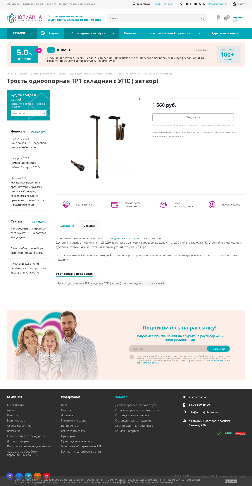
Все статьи (39, 222)
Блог (64, 405)
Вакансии (13, 431)
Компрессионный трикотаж (134, 425)
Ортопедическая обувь (76, 441)
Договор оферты (18, 441)
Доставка (67, 415)
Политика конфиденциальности (29, 446)
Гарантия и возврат (74, 420)
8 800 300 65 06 (199, 404)
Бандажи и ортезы (127, 431)
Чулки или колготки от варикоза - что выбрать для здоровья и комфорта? (28, 268)
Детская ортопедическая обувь (136, 405)
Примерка (68, 436)
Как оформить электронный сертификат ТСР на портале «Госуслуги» (28, 233)
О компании (15, 405)
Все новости (38, 132)
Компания (14, 397)
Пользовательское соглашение (152, 482)
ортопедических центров (122, 238)
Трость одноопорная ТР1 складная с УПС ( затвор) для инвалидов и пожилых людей (111, 283)
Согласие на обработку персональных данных (22, 453)
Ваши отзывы (16, 420)
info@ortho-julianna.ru (203, 412)
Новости (12, 415)
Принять (231, 481)
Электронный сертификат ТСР (81, 446)
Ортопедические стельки (132, 415)
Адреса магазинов (19, 425)
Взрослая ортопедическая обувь (137, 410)
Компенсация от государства (26, 436)
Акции (11, 410)
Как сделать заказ (73, 431)
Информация (70, 397)
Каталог (121, 397)
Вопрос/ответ (70, 425)
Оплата (66, 410)
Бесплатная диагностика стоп (81, 451)
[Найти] (202, 18)
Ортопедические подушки (133, 420)
